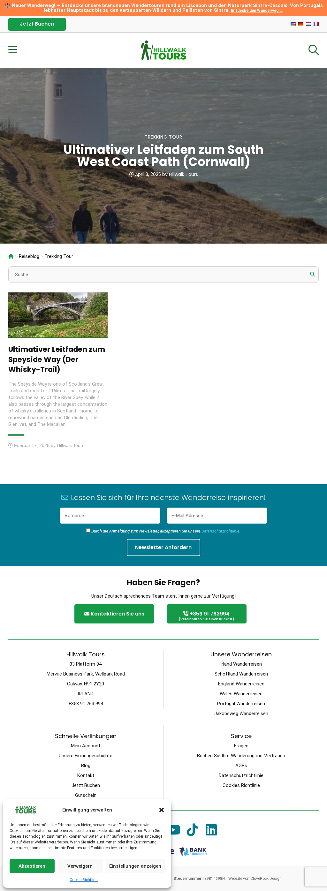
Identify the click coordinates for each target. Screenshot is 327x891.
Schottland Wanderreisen (241, 674)
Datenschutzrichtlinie (221, 531)
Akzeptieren (32, 866)
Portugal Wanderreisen (241, 703)
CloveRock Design (266, 878)
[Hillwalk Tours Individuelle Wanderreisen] (11, 256)
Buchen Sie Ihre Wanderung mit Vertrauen (241, 756)
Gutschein (85, 795)
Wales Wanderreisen (241, 694)
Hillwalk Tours (183, 174)
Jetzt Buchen (37, 23)
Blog (85, 765)
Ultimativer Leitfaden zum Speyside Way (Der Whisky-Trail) (56, 359)
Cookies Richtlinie (241, 785)
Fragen (241, 746)
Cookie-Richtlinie (84, 880)
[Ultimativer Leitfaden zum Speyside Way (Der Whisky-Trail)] (58, 334)
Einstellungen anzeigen (135, 866)
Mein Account (85, 746)
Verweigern (80, 866)
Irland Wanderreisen (241, 664)
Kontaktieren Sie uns (116, 613)
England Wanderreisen (241, 684)
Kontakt (85, 775)
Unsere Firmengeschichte (85, 756)
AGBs (241, 765)
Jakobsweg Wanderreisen (241, 713)
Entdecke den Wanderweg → (257, 10)
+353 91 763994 (206, 616)
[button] (161, 810)
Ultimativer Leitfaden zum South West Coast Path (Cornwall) (163, 155)
